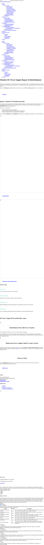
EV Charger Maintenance (9, 61)
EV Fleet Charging (10, 46)
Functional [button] (2, 524)
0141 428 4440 (3, 380)
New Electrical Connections (10, 59)
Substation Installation (9, 58)
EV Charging (7, 43)
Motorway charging (10, 50)
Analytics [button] (1, 532)
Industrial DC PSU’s (8, 66)
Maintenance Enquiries (9, 62)
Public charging (10, 51)
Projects (3, 68)
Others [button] (1, 541)
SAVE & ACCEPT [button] (3, 544)
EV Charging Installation (9, 57)
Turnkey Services (8, 56)
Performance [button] (2, 528)
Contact (3, 77)
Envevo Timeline (8, 74)
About (3, 70)
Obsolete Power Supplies (9, 64)
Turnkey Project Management (7, 388)
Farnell (17, 348)
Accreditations (7, 75)
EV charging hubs (10, 49)
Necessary (3, 504)
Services (3, 54)
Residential (7, 53)
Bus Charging (9, 45)
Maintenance (4, 60)
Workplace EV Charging (11, 48)
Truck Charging (10, 44)
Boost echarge (7, 55)
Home (3, 41)
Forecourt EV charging (11, 47)
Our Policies (7, 76)
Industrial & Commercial (9, 52)
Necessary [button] (2, 503)
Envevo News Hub (5, 69)
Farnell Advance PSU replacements (13, 65)
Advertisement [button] (2, 537)
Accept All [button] (8, 490)
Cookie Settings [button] (3, 490)
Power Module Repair (6, 63)
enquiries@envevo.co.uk (4, 381)
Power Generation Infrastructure (10, 67)
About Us (4, 385)
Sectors (3, 42)
